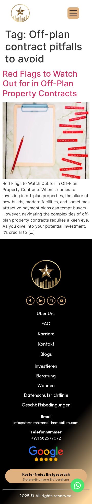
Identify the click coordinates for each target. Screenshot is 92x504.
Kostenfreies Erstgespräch (46, 474)
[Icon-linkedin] (41, 300)
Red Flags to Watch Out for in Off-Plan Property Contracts (40, 83)
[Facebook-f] (30, 300)
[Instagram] (51, 300)
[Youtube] (61, 300)
